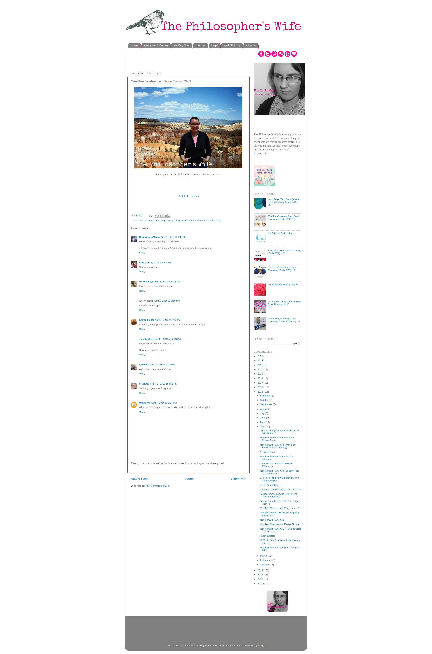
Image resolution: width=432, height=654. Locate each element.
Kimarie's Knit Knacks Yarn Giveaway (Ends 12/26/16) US (284, 320)
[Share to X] (162, 216)
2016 (261, 387)
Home (134, 46)
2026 (261, 356)
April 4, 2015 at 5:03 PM (164, 403)
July (262, 413)
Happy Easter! (267, 536)
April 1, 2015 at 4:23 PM (168, 339)
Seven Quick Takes (270, 485)
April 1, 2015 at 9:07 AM (158, 262)
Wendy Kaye (146, 281)
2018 (261, 378)
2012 (261, 579)
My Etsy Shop (182, 46)
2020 (261, 369)
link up (170, 220)
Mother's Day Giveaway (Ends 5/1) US (280, 489)
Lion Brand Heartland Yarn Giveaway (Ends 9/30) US (282, 268)
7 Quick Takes (267, 452)
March (264, 556)
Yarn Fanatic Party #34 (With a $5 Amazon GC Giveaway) (278, 446)
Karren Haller (146, 320)
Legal (214, 46)
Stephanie (145, 384)
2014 (261, 570)
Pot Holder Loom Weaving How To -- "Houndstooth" (284, 303)
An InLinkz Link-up (188, 196)
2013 (261, 574)
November (266, 395)
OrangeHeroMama (149, 237)
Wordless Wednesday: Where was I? (279, 508)
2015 (261, 391)
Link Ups (200, 46)
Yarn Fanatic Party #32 (272, 520)
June (263, 417)
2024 (261, 360)
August (264, 409)
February (265, 560)
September (266, 404)
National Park (189, 220)
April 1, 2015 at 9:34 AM (167, 281)
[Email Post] (150, 215)
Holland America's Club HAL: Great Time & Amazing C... (278, 495)
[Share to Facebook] (166, 216)
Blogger (262, 645)
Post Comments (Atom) (157, 486)
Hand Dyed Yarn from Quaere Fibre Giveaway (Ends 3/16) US (284, 202)
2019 (261, 374)
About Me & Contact (156, 46)
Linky (177, 220)
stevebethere (146, 339)
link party (160, 220)
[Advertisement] (192, 58)
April (263, 426)
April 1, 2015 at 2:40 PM (168, 320)
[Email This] (156, 216)
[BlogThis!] (159, 216)
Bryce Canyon (146, 220)
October (264, 400)
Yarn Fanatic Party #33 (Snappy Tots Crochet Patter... (279, 472)
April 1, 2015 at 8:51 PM (164, 384)
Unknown (144, 403)
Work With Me (232, 46)
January (264, 564)
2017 (261, 383)
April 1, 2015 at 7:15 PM (162, 364)
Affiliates (251, 46)
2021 (261, 365)
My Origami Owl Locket (280, 233)
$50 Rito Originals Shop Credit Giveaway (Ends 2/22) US (284, 217)
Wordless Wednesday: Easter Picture (279, 524)
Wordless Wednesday (209, 220)
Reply (142, 252)
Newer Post (139, 479)
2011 (260, 583)
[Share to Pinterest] (169, 216)
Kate (141, 262)
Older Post (238, 479)
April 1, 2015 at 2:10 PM (167, 301)
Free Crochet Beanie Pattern (283, 284)
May (262, 422)
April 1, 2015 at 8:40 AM (173, 237)
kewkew (143, 364)
